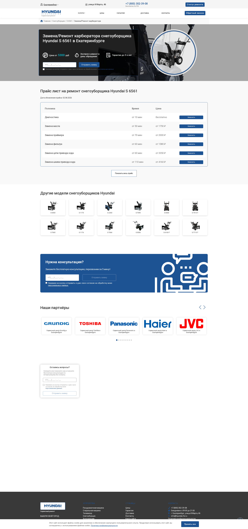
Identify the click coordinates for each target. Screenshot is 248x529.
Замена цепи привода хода (59, 153)
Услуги (81, 13)
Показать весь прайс (124, 173)
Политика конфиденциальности (104, 525)
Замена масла (52, 126)
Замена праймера (54, 135)
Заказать (191, 117)
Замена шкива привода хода (60, 162)
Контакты (166, 13)
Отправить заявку (89, 65)
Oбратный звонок (195, 13)
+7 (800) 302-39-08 (137, 3)
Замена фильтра (53, 144)
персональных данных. (105, 69)
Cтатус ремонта (195, 4)
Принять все (190, 524)
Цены (102, 13)
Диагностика (52, 117)
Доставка (145, 13)
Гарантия (121, 13)
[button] (200, 307)
